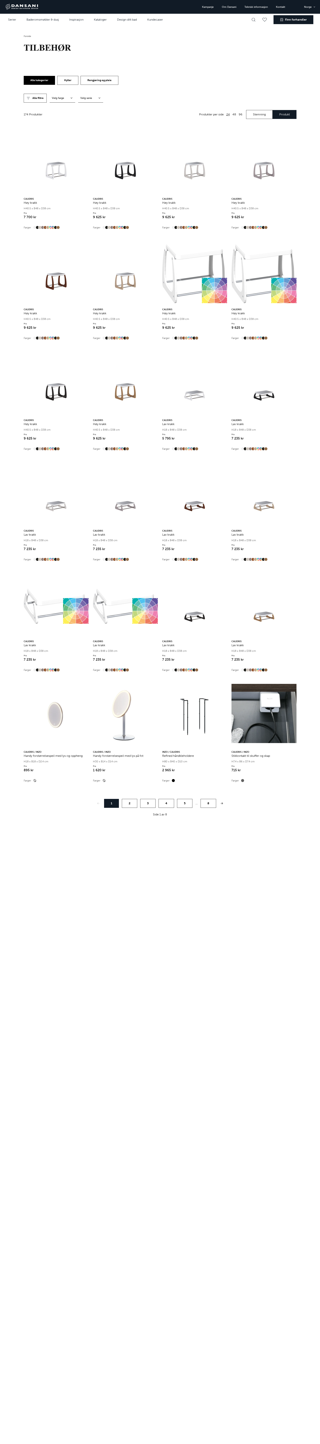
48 (234, 114)
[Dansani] (21, 7)
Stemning (259, 114)
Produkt (284, 114)
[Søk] (253, 19)
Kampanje (208, 7)
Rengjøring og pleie (99, 80)
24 (228, 114)
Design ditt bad (127, 19)
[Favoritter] (264, 19)
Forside (27, 36)
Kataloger (100, 19)
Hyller (67, 80)
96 (240, 114)
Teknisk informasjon (256, 7)
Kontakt (280, 7)
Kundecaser (155, 19)
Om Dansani (229, 7)
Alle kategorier (39, 80)
